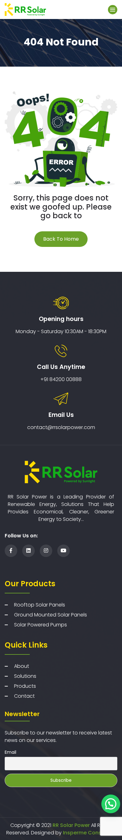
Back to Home (61, 239)
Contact (24, 696)
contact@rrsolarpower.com (61, 427)
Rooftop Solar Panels (39, 604)
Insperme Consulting (89, 832)
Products (25, 686)
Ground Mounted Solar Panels (50, 614)
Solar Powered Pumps (40, 624)
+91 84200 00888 (61, 379)
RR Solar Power (70, 825)
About (21, 666)
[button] (110, 804)
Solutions (25, 676)
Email (10, 752)
